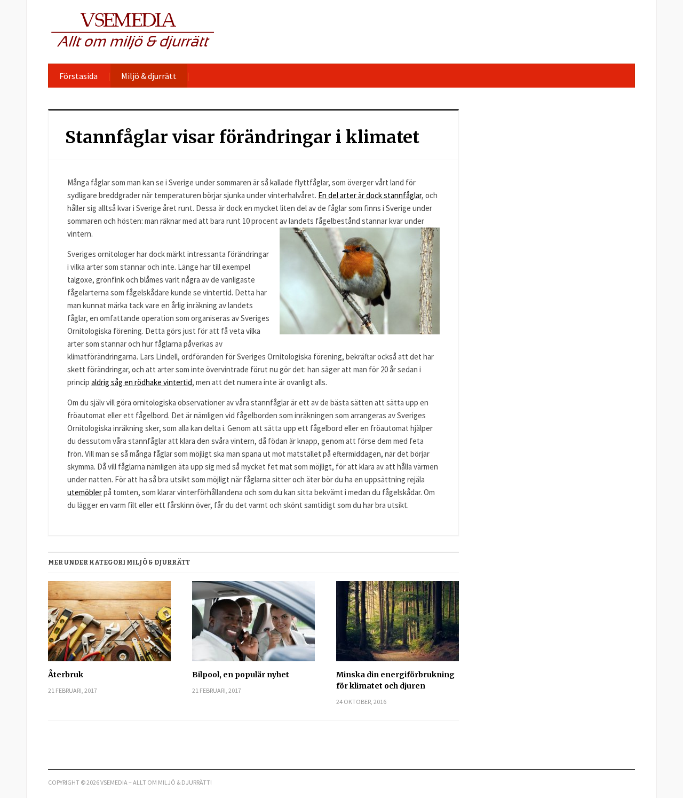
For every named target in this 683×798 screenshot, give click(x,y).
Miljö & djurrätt (149, 76)
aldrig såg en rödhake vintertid (141, 382)
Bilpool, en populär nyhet (240, 674)
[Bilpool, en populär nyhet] (253, 625)
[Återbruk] (109, 625)
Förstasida (78, 76)
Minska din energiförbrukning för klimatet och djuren (395, 680)
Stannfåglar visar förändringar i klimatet (242, 137)
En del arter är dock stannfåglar (370, 195)
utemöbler (84, 492)
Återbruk (65, 674)
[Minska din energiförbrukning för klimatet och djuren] (397, 625)
